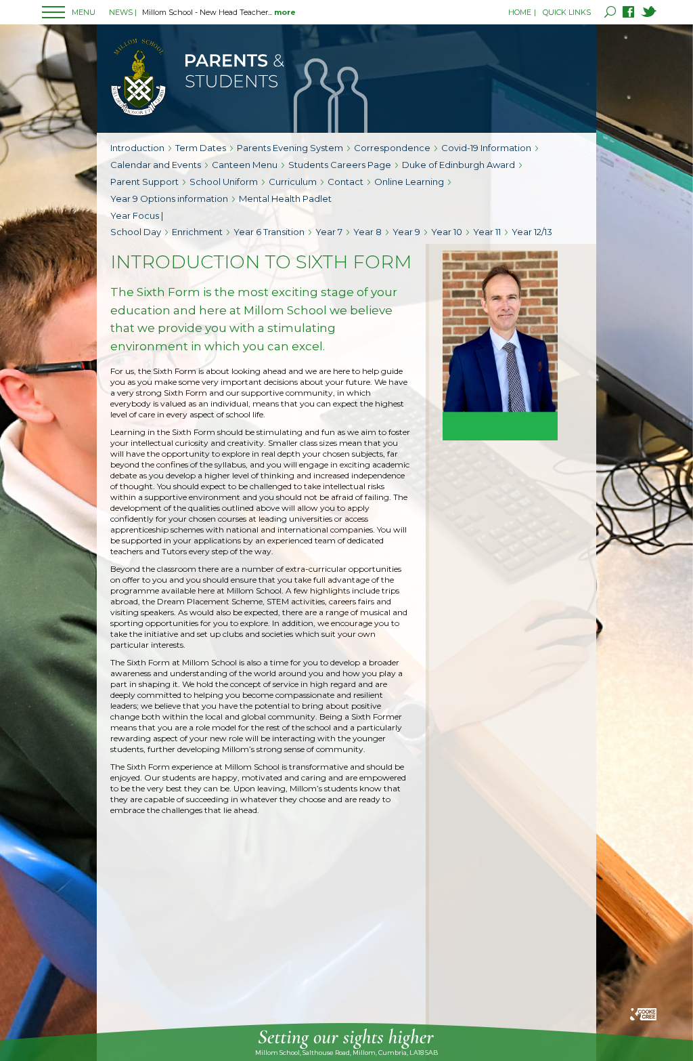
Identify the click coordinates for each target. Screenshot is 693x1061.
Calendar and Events (155, 164)
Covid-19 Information (486, 147)
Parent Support (144, 181)
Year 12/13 (532, 231)
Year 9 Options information (169, 198)
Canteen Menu (244, 164)
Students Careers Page (339, 164)
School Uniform (223, 181)
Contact (345, 181)
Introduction (137, 147)
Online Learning (409, 181)
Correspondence (392, 147)
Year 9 (406, 231)
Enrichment (197, 231)
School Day (135, 231)
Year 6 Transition (269, 231)
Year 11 (487, 231)
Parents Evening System (290, 147)
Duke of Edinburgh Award (458, 164)
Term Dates (200, 147)
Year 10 (446, 231)
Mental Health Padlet (285, 198)
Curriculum (293, 181)
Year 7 (328, 231)
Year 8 (367, 231)
